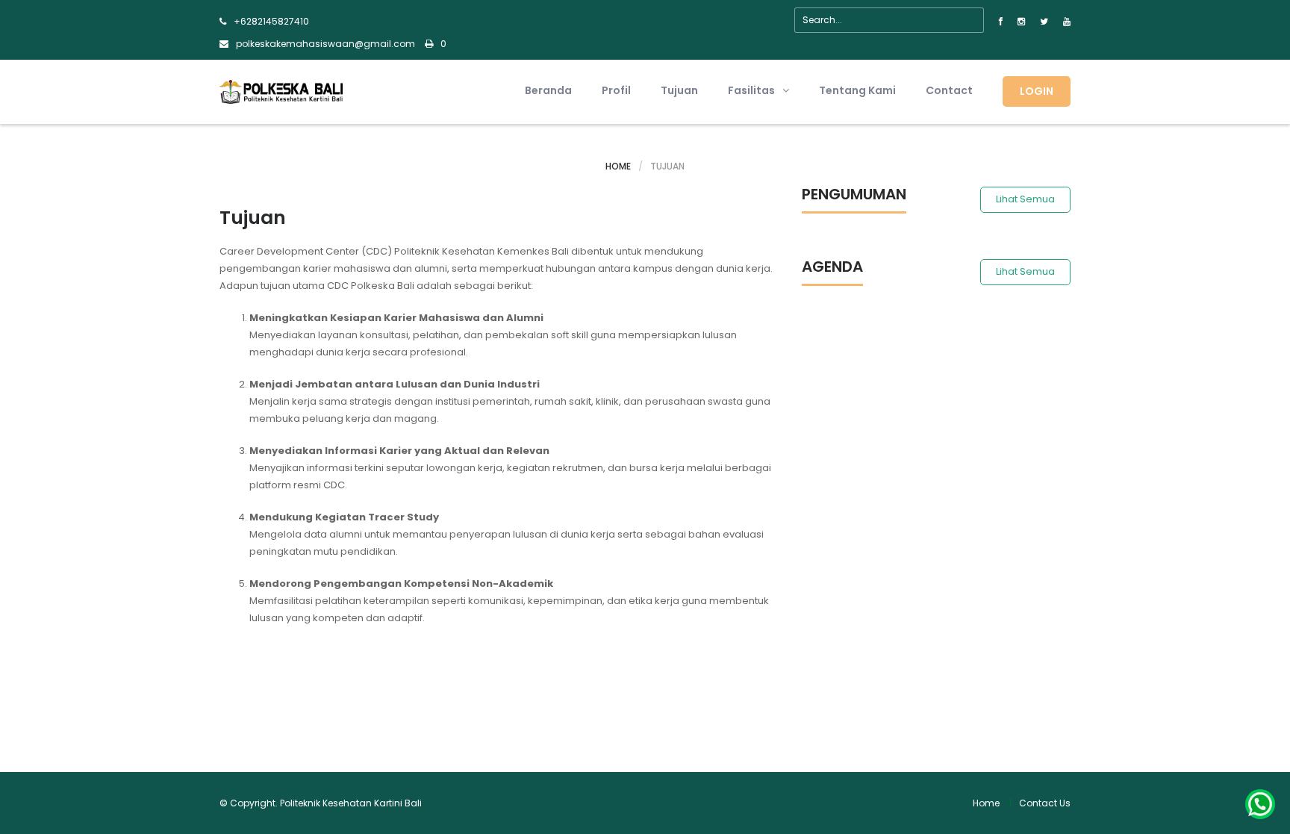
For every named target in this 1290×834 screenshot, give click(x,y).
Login (1036, 91)
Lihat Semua (1025, 199)
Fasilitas (751, 90)
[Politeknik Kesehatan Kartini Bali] (281, 90)
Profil (616, 90)
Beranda (548, 90)
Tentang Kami (857, 90)
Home (618, 166)
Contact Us (1045, 803)
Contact (949, 90)
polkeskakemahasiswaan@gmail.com (325, 43)
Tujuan (679, 90)
